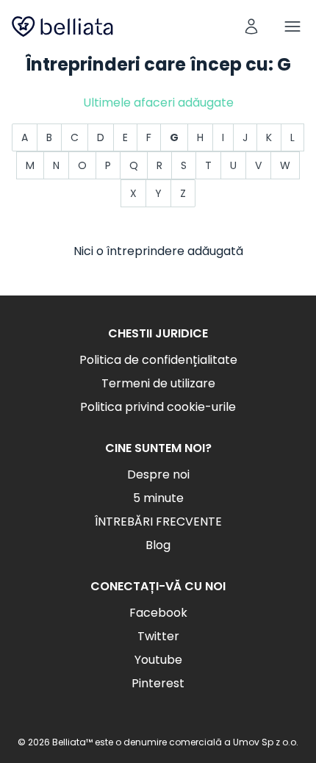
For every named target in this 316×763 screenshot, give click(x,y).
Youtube (158, 659)
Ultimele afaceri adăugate (158, 102)
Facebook (158, 612)
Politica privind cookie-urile (158, 406)
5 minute (158, 498)
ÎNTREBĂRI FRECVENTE (158, 521)
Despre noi (158, 474)
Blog (158, 545)
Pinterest (158, 683)
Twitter (158, 636)
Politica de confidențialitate (158, 359)
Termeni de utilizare (158, 383)
